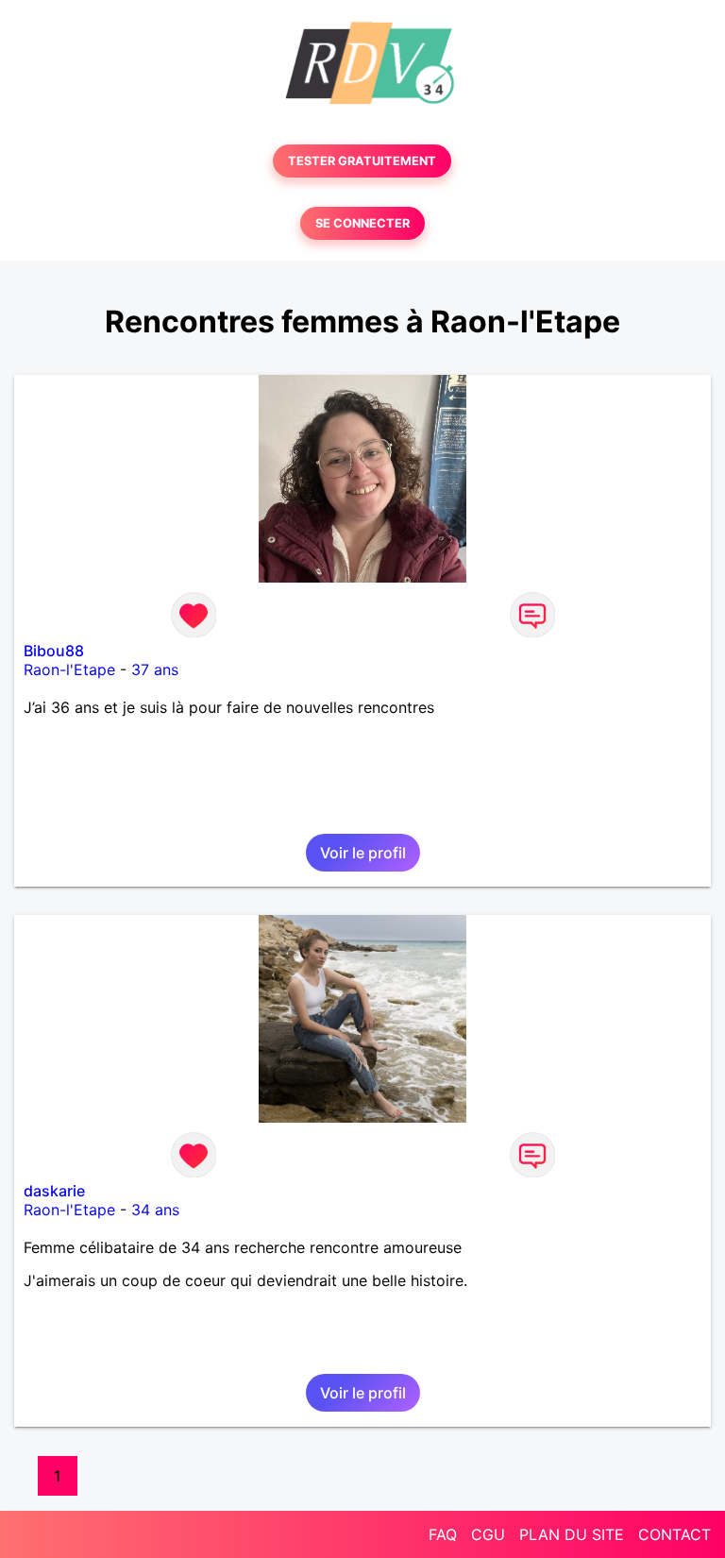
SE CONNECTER (362, 223)
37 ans (154, 669)
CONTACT (674, 1534)
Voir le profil (363, 852)
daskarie (54, 1190)
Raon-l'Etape (69, 669)
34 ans (155, 1209)
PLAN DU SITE (571, 1534)
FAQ (443, 1534)
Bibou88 (54, 650)
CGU (488, 1534)
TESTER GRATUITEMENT (362, 161)
